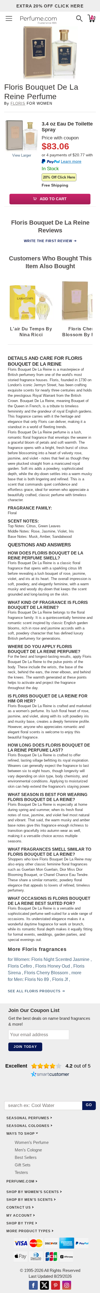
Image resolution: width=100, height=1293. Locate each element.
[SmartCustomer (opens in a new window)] (50, 1074)
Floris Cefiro (20, 966)
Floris (18, 103)
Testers (21, 1172)
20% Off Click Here (59, 177)
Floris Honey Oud (52, 966)
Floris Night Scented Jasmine (60, 959)
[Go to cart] (91, 18)
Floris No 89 (37, 979)
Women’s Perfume (32, 1142)
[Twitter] (44, 1286)
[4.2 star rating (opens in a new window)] (46, 1066)
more (76, 972)
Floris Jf (60, 979)
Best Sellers (26, 1157)
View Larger (21, 155)
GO (89, 1105)
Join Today (25, 1047)
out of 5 (78, 1066)
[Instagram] (66, 1286)
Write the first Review (48, 241)
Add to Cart (53, 199)
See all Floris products (34, 991)
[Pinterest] (55, 1286)
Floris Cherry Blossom (46, 972)
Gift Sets (23, 1165)
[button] (9, 18)
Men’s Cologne (28, 1150)
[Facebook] (33, 1286)
